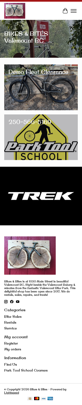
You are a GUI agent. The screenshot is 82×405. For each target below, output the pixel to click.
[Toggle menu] (73, 11)
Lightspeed (11, 392)
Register (11, 343)
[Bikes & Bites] (14, 11)
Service (10, 328)
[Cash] (30, 399)
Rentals (10, 322)
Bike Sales (13, 316)
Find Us (10, 364)
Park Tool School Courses (26, 370)
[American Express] (50, 399)
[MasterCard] (37, 399)
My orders (12, 349)
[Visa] (43, 399)
